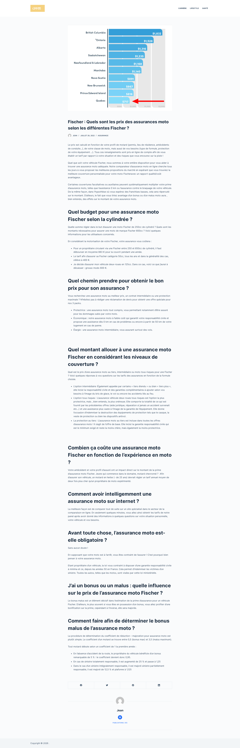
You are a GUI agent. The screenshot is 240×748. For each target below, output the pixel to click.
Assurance (103, 135)
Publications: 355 (120, 723)
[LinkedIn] (159, 685)
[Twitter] (107, 685)
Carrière (182, 8)
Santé (205, 8)
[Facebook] (81, 685)
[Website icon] (120, 717)
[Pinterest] (133, 685)
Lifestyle (194, 8)
